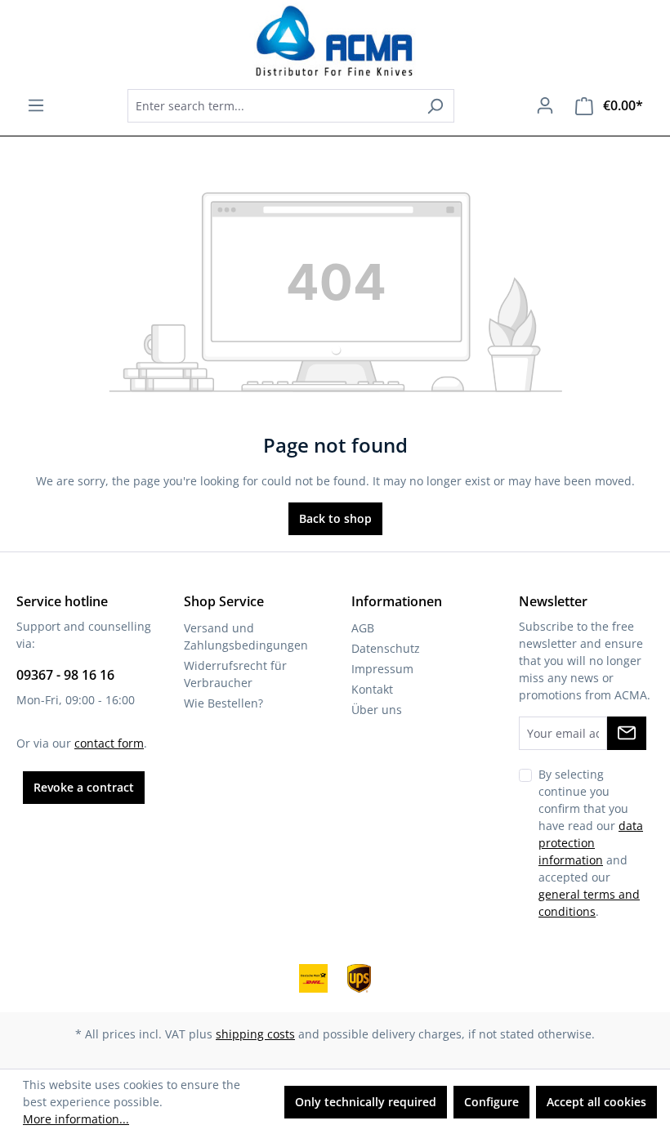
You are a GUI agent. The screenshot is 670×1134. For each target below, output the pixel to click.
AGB (362, 628)
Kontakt (372, 689)
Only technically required (365, 1101)
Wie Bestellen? (223, 703)
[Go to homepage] (335, 41)
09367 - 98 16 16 (65, 675)
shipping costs (255, 1034)
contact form (109, 743)
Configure (491, 1101)
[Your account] (545, 105)
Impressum (382, 668)
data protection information (590, 843)
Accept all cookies (596, 1101)
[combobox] (272, 106)
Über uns (376, 709)
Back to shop (335, 518)
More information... (76, 1119)
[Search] (435, 106)
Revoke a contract (84, 787)
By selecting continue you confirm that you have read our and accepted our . (590, 842)
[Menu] (36, 105)
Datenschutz (385, 648)
